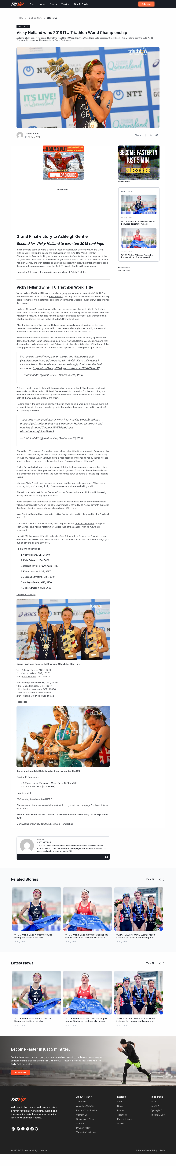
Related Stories (24, 879)
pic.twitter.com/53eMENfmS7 (81, 368)
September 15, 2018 (71, 375)
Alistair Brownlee (30, 824)
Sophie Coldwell (100, 514)
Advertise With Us (85, 1106)
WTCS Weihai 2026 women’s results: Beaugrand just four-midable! (138, 222)
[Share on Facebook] (145, 135)
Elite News (52, 18)
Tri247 (154, 1101)
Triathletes (122, 1114)
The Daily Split (158, 1114)
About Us (81, 1101)
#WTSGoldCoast (62, 427)
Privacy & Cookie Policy (146, 1150)
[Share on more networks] (157, 135)
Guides (120, 1123)
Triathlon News (35, 18)
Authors (80, 1123)
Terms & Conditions (86, 1132)
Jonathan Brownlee (84, 523)
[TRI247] (17, 4)
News (42, 4)
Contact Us (81, 1114)
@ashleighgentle (30, 360)
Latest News (22, 963)
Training (65, 4)
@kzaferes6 (81, 356)
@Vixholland (39, 423)
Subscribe (146, 4)
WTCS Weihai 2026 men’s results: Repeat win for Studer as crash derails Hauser (137, 257)
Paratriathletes (124, 1119)
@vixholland (75, 360)
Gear (32, 4)
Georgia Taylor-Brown (34, 566)
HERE (49, 799)
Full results (21, 701)
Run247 (155, 1106)
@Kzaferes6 (87, 419)
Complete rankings (25, 594)
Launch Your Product (87, 1110)
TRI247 (19, 18)
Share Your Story (85, 1119)
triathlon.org (63, 805)
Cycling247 (156, 1110)
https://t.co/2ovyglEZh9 (47, 368)
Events (53, 4)
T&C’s (162, 1150)
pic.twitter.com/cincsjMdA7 (37, 431)
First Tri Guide (81, 4)
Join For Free (158, 4)
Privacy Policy (83, 1128)
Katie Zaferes (79, 249)
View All (150, 879)
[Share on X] (151, 135)
